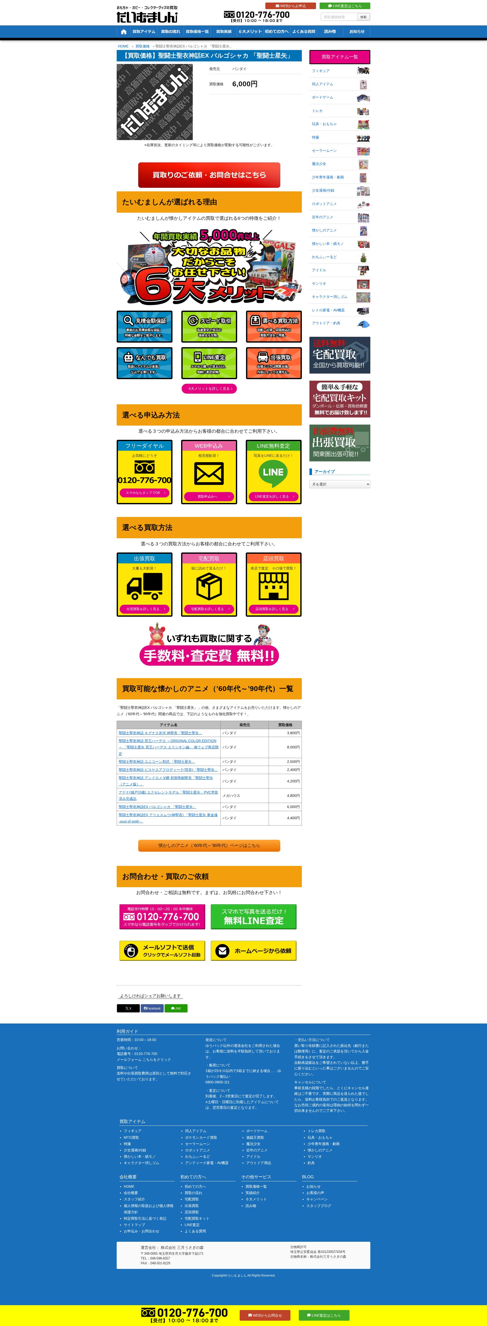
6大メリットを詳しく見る (209, 389)
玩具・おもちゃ (324, 124)
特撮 (315, 137)
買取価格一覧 (256, 1186)
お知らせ (313, 1186)
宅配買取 (192, 1199)
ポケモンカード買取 (201, 1137)
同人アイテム (322, 84)
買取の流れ (193, 1193)
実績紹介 (253, 1193)
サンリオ (319, 283)
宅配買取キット (197, 1218)
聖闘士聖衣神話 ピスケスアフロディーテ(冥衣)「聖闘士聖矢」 (168, 770)
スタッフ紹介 (134, 1199)
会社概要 (131, 1193)
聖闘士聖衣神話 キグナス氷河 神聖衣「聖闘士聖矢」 (160, 733)
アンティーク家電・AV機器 (207, 1163)
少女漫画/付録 (323, 190)
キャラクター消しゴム (329, 297)
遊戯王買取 (255, 1137)
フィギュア (321, 71)
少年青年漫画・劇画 (328, 177)
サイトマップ (134, 1225)
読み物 (251, 1206)
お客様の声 (315, 1193)
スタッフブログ (318, 1206)
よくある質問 (195, 1231)
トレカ (317, 111)
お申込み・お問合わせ (141, 1231)
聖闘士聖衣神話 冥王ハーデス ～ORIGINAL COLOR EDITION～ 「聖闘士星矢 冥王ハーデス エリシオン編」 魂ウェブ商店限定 (169, 747)
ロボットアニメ (324, 204)
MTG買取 (131, 1137)
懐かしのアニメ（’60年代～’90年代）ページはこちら (209, 845)
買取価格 (142, 46)
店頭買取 (192, 1212)
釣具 (311, 1163)
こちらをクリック (157, 1060)
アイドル (319, 270)
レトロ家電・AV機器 (328, 310)
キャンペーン (317, 1199)
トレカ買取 (316, 1131)
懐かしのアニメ (324, 230)
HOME (123, 46)
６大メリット (256, 1199)
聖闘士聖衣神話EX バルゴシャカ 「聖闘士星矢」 (157, 807)
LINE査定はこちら (347, 6)
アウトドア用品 (258, 1163)
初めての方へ (195, 1186)
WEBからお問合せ (267, 1315)
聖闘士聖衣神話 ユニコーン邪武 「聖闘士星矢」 (157, 762)
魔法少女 (319, 164)
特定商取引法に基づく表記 (145, 1218)
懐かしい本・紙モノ (328, 244)
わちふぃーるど (324, 257)
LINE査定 (192, 1225)
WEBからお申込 (292, 6)
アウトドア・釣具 (326, 323)
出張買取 (192, 1206)
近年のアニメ (322, 217)
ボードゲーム (322, 97)
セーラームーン (324, 150)
